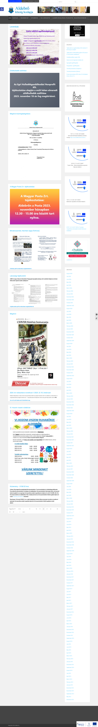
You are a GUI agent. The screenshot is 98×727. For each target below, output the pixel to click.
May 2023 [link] (69, 387)
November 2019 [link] (70, 509)
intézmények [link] (34, 18)
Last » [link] (23, 512)
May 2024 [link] (69, 352)
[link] (2, 9)
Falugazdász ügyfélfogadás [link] (73, 65)
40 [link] (9, 512)
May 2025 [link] (69, 317)
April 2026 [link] (69, 285)
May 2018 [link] (69, 562)
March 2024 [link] (69, 358)
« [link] (23, 509)
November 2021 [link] (70, 439)
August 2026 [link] (69, 273)
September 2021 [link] (70, 445)
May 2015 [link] (69, 650)
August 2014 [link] (69, 670)
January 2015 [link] (70, 661)
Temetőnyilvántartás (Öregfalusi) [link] (74, 68)
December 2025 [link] (70, 296)
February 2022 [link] (70, 431)
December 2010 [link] (70, 699)
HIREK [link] (10, 18)
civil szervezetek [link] (45, 18)
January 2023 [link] (70, 399)
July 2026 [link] (69, 276)
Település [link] (15, 18)
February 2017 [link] (70, 606)
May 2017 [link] (69, 597)
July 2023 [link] (69, 381)
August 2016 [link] (69, 615)
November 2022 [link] (70, 404)
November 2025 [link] (70, 299)
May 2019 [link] (69, 527)
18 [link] (36, 509)
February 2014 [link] (70, 682)
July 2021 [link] (69, 451)
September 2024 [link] (70, 340)
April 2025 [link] (69, 320)
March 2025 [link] (69, 323)
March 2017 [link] (69, 603)
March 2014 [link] (69, 679)
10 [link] (29, 509)
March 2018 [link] (69, 568)
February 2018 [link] (70, 571)
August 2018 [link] (69, 553)
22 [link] (50, 509)
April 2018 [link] (69, 565)
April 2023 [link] (69, 390)
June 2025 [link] (69, 314)
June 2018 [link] (69, 559)
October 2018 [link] (70, 547)
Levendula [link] (14, 27)
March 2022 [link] (69, 428)
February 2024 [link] (70, 361)
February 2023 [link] (70, 396)
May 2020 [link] (69, 492)
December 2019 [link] (70, 507)
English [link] (36, 1)
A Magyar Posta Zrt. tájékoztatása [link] (22, 187)
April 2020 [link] (69, 495)
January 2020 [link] (70, 504)
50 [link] (13, 512)
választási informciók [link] (80, 18)
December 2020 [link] (70, 472)
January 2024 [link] (70, 364)
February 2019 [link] (70, 536)
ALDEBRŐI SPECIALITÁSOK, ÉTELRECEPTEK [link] (63, 18)
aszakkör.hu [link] (69, 259)
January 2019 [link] (70, 539)
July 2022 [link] (69, 416)
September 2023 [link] (70, 375)
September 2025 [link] (70, 305)
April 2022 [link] (69, 425)
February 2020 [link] (70, 501)
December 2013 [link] (70, 688)
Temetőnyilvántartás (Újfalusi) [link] (73, 71)
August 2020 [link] (69, 483)
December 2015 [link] (70, 629)
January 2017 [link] (70, 609)
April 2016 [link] (69, 620)
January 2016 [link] (70, 626)
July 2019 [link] (69, 521)
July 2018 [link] (69, 556)
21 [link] (47, 509)
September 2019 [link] (70, 515)
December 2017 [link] (70, 577)
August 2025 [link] (69, 308)
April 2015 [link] (69, 653)
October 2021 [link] (70, 442)
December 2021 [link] (70, 437)
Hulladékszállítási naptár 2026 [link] (73, 57)
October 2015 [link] (70, 635)
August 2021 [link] (69, 448)
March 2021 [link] (69, 463)
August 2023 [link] (69, 378)
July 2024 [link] (69, 346)
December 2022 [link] (70, 402)
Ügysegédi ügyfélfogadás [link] (72, 62)
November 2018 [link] (70, 544)
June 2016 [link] (69, 617)
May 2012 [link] (69, 696)
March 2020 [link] (69, 498)
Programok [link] (30, 1)
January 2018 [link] (70, 574)
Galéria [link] (24, 1)
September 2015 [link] (70, 638)
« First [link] (19, 509)
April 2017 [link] (69, 600)
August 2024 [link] (69, 343)
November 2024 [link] (70, 334)
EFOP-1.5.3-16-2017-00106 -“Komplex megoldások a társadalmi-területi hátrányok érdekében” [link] (76, 229)
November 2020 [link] (70, 474)
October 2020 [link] (70, 477)
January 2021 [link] (70, 469)
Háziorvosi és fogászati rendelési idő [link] (75, 60)
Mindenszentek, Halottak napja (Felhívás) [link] (25, 231)
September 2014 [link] (70, 667)
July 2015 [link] (69, 644)
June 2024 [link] (69, 349)
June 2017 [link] (69, 594)
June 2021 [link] (69, 454)
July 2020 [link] (69, 486)
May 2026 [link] (69, 282)
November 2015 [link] (70, 632)
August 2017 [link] (69, 588)
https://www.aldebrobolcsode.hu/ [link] (78, 137)
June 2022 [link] (69, 419)
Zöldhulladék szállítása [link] (18, 71)
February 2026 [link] (70, 291)
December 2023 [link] (70, 366)
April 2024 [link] (69, 355)
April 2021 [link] (69, 460)
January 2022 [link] (70, 434)
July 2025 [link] (69, 311)
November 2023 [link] (70, 369)
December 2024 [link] (70, 331)
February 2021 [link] (70, 466)
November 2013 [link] (70, 690)
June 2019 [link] (69, 524)
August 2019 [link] (69, 518)
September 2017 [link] (70, 585)
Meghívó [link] (13, 314)
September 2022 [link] (70, 410)
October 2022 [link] (70, 407)
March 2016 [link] (69, 623)
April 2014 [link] (69, 676)
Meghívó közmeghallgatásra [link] (20, 114)
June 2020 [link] (69, 489)
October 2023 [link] (70, 372)
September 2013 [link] (70, 693)
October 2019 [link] (70, 512)
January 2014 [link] (70, 685)
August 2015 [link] (69, 641)
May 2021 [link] (69, 457)
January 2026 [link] (70, 294)
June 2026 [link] (69, 279)
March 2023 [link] (69, 393)
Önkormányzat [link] (24, 18)
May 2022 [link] (69, 422)
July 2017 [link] (69, 591)
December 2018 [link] (70, 542)
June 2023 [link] (69, 384)
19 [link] (39, 509)
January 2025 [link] (70, 329)
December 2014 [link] (70, 664)
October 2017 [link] (70, 582)
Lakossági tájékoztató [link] (18, 276)
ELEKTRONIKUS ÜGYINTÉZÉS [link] (15, 1)
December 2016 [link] (70, 612)
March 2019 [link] (69, 533)
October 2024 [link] (70, 337)
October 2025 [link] (70, 302)
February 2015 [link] (70, 658)
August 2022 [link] (69, 413)
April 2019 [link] (69, 530)
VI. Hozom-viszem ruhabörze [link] (20, 408)
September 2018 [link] (70, 550)
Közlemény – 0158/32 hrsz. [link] (19, 486)
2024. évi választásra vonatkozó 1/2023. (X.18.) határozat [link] (30, 393)
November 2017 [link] (70, 580)
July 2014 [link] (69, 673)
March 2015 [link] (69, 655)
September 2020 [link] (70, 480)
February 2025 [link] (70, 326)
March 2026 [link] (69, 288)
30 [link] (57, 509)
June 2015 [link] (69, 647)
